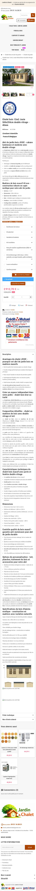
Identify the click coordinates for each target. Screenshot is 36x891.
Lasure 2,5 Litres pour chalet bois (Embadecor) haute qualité (9, 749)
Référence (5, 129)
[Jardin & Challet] (7, 17)
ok (31, 847)
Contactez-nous (6, 868)
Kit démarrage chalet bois (27, 747)
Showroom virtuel (7, 860)
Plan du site (5, 870)
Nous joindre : (6, 824)
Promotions (5, 862)
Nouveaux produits (7, 865)
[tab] (18, 715)
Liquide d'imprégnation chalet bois (9, 777)
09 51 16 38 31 (16, 824)
